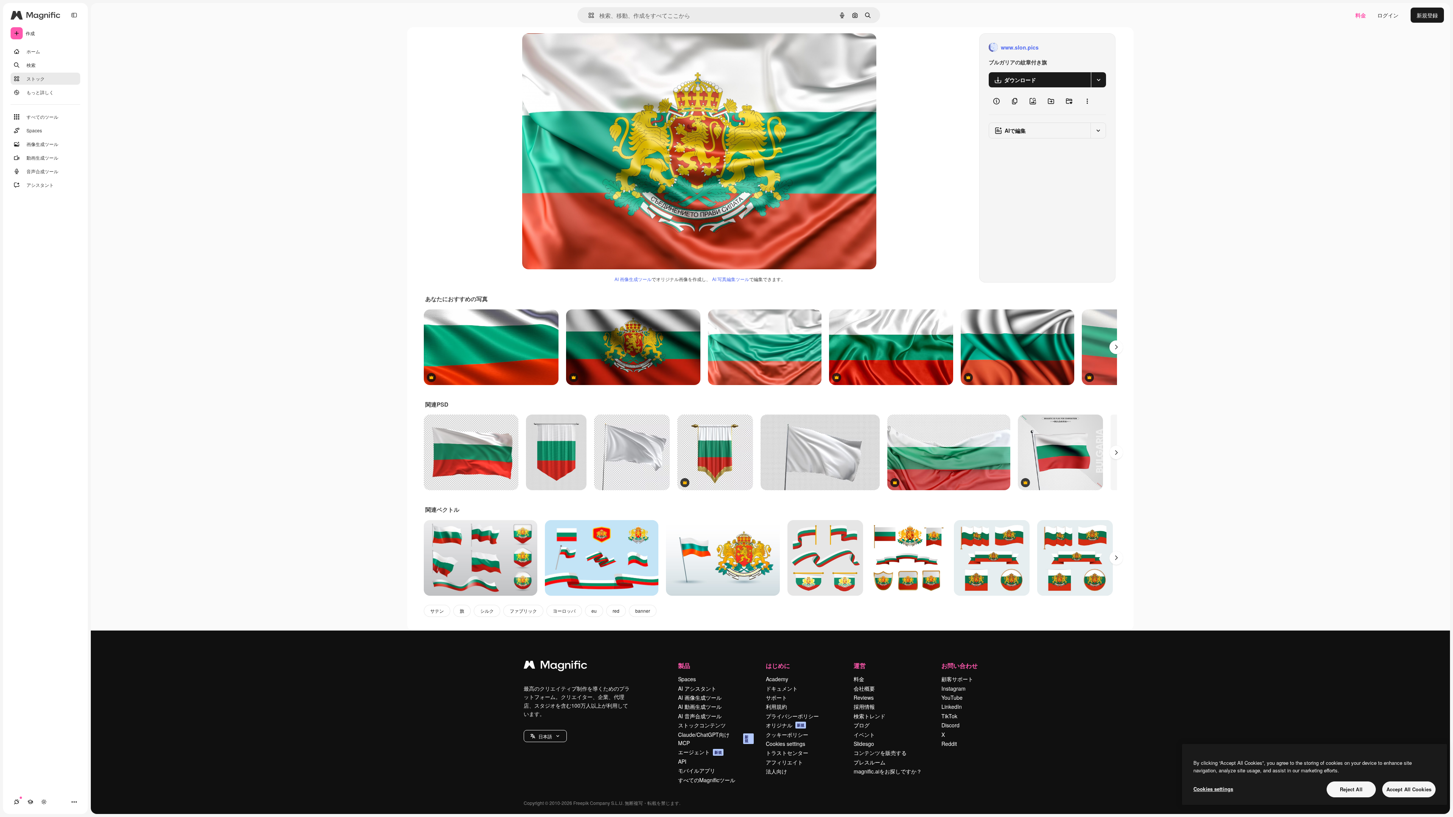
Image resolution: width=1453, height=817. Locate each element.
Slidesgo (864, 743)
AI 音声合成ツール (700, 716)
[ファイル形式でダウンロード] (1098, 79)
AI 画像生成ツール (633, 279)
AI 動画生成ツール (700, 706)
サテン (437, 610)
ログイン (1388, 15)
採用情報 (864, 706)
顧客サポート (957, 679)
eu (594, 610)
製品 (684, 665)
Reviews (864, 697)
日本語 (545, 736)
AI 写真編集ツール (730, 279)
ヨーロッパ (564, 610)
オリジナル (574, 47)
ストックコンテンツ (702, 725)
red (616, 610)
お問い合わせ (959, 665)
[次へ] (1116, 347)
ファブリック (523, 610)
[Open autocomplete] (588, 15)
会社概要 (864, 688)
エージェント (700, 752)
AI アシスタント (697, 688)
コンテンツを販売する (880, 752)
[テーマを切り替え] (44, 802)
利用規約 (776, 706)
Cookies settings (785, 743)
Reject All (1351, 789)
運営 (860, 665)
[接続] (17, 802)
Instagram (953, 688)
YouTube (952, 697)
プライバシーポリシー (792, 716)
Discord (950, 725)
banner (642, 610)
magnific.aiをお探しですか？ (888, 771)
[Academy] (30, 802)
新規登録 (1427, 15)
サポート (776, 697)
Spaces (687, 679)
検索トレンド (869, 716)
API (682, 761)
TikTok (949, 716)
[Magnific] (555, 666)
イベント (864, 734)
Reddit (949, 743)
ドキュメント (782, 688)
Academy (777, 679)
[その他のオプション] (1087, 101)
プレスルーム (869, 762)
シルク (487, 610)
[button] (545, 736)
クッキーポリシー (787, 734)
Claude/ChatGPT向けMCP (713, 739)
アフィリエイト (784, 762)
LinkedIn (951, 706)
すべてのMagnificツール (706, 780)
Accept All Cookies (1408, 789)
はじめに (778, 665)
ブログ (862, 725)
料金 (1360, 15)
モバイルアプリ (696, 770)
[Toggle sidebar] (74, 15)
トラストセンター (787, 752)
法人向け (776, 771)
